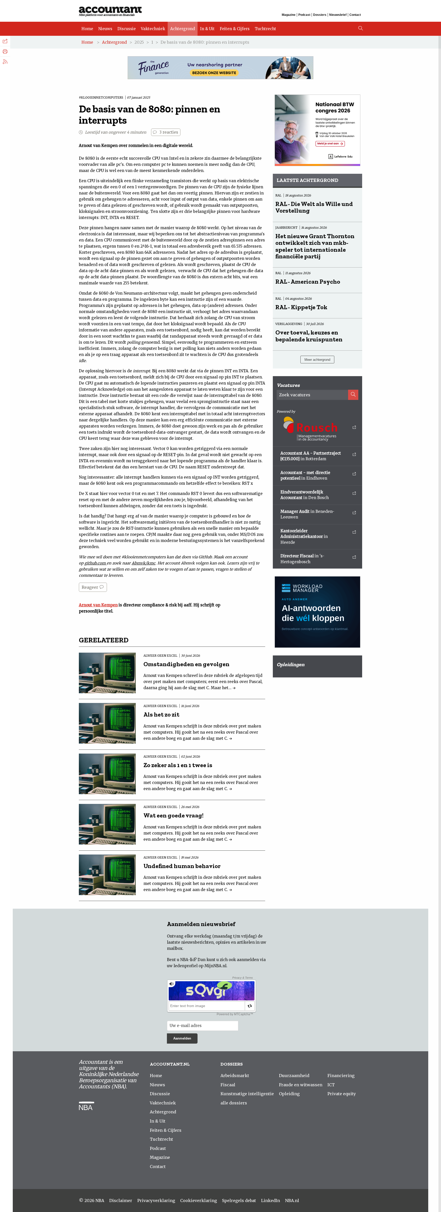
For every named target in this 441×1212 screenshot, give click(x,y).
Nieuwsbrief (338, 15)
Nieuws (105, 28)
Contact (355, 15)
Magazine (289, 15)
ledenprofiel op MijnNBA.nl (200, 965)
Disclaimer (120, 1200)
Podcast (304, 15)
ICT (331, 1084)
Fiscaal (227, 1084)
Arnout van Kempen (98, 605)
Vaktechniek (153, 28)
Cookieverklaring (198, 1200)
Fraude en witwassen (300, 1084)
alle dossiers (233, 1102)
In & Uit (207, 28)
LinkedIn (270, 1200)
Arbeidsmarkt (234, 1075)
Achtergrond (182, 28)
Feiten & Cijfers (235, 28)
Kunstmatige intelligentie (247, 1093)
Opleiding (289, 1093)
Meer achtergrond (317, 360)
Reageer (90, 587)
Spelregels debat (239, 1200)
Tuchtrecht (265, 28)
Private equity (341, 1093)
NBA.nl (292, 1200)
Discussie (126, 28)
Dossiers (319, 15)
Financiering (340, 1075)
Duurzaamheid (294, 1075)
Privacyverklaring (156, 1200)
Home (87, 28)
